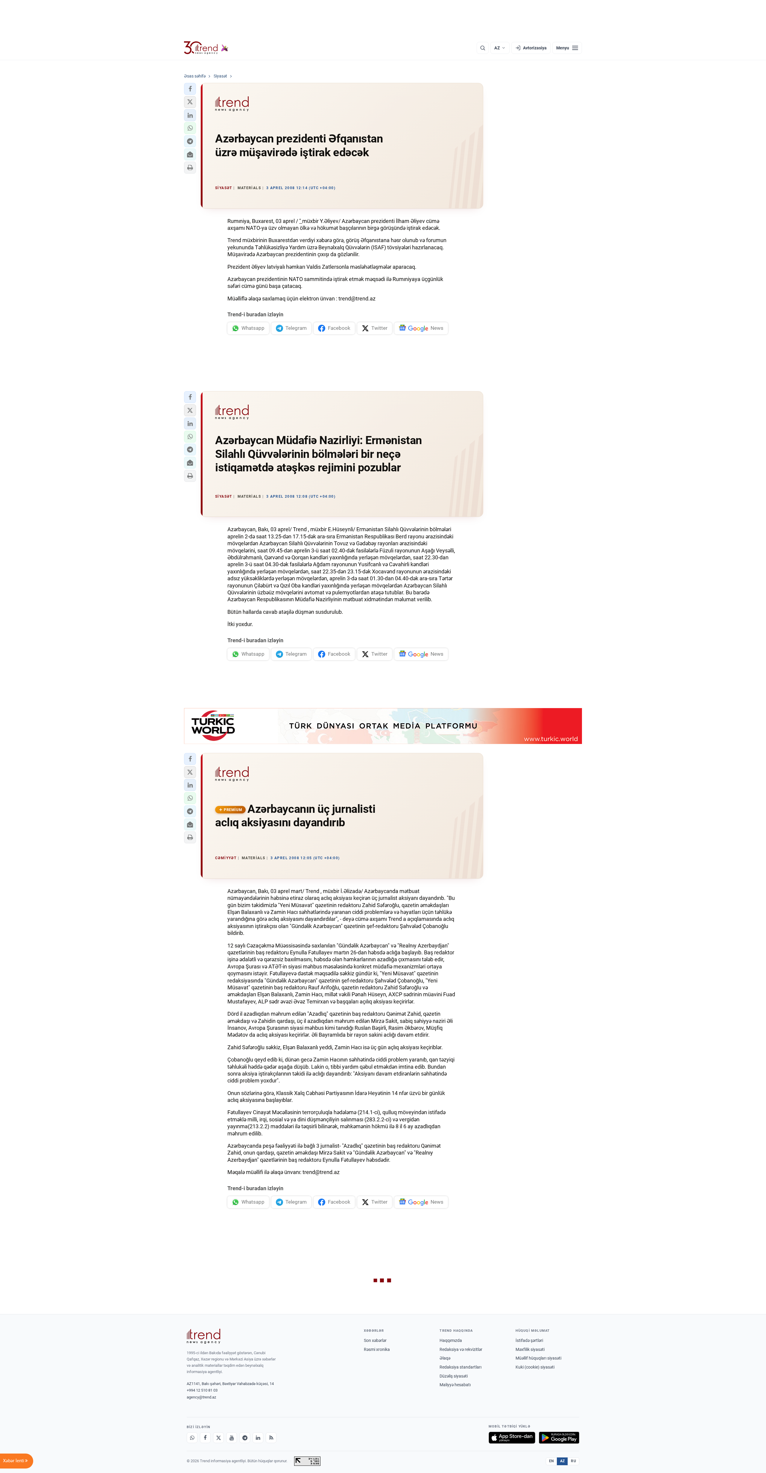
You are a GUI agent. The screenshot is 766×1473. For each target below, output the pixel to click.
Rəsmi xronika (377, 1349)
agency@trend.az (201, 1397)
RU (573, 1461)
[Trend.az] (206, 47)
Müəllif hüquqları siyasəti (538, 1358)
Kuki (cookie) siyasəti (535, 1367)
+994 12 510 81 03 (202, 1390)
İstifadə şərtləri (529, 1340)
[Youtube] (231, 1437)
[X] (218, 1437)
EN (551, 1461)
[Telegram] (244, 1437)
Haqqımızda (451, 1340)
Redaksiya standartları (460, 1367)
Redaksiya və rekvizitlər (461, 1349)
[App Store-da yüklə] (512, 1438)
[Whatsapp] (192, 1437)
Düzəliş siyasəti (454, 1376)
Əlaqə (445, 1358)
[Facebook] (205, 1437)
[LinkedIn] (258, 1437)
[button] (190, 89)
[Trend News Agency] (203, 1336)
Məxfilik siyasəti (530, 1349)
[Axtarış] (483, 48)
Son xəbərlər (375, 1340)
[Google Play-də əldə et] (559, 1438)
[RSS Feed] (271, 1437)
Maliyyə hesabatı (455, 1384)
